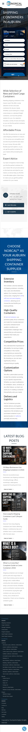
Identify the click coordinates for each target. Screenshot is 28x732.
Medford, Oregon (7, 694)
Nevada (3, 676)
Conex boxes (5, 629)
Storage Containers (6, 627)
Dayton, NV (5, 680)
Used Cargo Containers (7, 636)
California (18, 416)
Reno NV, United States (8, 687)
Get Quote (4, 712)
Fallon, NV (5, 682)
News (4, 472)
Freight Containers (6, 631)
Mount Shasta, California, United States (11, 660)
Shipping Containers (6, 622)
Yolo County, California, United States (11, 673)
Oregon (3, 692)
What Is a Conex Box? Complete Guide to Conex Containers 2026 (12, 565)
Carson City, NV (6, 678)
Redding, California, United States (10, 662)
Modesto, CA (6, 658)
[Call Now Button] (24, 729)
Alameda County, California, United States (12, 644)
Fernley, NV (5, 685)
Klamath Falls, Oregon (8, 696)
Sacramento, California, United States (11, 665)
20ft (21, 296)
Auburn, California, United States (10, 647)
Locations (4, 714)
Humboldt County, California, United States (12, 656)
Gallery (3, 716)
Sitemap (3, 709)
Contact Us (4, 705)
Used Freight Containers (7, 634)
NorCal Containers (10, 317)
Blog (3, 707)
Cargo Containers (5, 625)
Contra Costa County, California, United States (13, 651)
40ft (5, 298)
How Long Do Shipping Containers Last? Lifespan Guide (12, 516)
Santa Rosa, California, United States (11, 669)
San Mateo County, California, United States (13, 667)
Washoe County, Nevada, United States (12, 689)
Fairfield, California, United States (10, 653)
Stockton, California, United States (10, 671)
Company (4, 703)
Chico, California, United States (10, 649)
